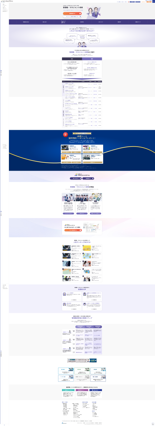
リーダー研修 (65, 407)
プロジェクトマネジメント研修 (77, 414)
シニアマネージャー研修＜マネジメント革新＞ (71, 93)
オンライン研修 (75, 410)
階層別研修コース (75, 412)
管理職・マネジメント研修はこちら (95, 213)
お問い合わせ (138, 1)
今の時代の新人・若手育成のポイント (79, 344)
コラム (93, 404)
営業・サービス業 (75, 408)
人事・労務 (74, 407)
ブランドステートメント (86, 404)
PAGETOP (153, 424)
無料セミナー (4, 287)
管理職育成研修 (75, 405)
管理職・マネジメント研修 (66, 408)
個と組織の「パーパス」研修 (97, 352)
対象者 (3, 4)
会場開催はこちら (76, 152)
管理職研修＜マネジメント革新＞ (69, 90)
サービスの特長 (4, 145)
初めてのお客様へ (85, 403)
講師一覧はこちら (82, 213)
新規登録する (88, 178)
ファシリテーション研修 (76, 417)
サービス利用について (96, 416)
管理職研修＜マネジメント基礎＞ (69, 83)
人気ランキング (4, 8)
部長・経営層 (65, 409)
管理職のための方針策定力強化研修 (88, 352)
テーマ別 (4, 6)
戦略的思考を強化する (79, 352)
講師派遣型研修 (4, 11)
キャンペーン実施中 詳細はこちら (72, 16)
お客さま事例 (94, 403)
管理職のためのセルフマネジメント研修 (88, 335)
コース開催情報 (95, 413)
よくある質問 (150, 0)
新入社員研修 (65, 404)
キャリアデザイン (75, 406)
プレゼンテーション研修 (76, 415)
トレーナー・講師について (86, 407)
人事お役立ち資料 (5, 288)
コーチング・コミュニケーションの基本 (79, 335)
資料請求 (132, 1)
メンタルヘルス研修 (76, 416)
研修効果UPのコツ (95, 406)
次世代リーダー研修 (76, 404)
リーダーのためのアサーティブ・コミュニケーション (97, 344)
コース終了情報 (95, 414)
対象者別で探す (65, 403)
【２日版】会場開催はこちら (66, 162)
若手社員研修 (65, 405)
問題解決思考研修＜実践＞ (68, 114)
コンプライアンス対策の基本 (69, 117)
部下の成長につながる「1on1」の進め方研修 (71, 103)
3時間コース (4, 7)
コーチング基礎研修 (67, 100)
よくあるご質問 (4, 148)
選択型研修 (74, 409)
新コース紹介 (94, 412)
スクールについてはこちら (68, 213)
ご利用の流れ (84, 406)
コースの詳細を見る (73, 299)
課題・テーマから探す (76, 403)
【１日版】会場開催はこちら (76, 162)
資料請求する (72, 13)
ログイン (144, 1)
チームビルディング (67, 107)
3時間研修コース (75, 413)
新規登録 (149, 1)
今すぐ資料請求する (73, 230)
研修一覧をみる (76, 178)
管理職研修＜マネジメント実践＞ (69, 86)
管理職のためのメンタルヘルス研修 (69, 124)
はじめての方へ (4, 144)
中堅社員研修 (65, 406)
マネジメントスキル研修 (76, 411)
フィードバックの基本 (97, 335)
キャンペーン (94, 415)
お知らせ (146, 0)
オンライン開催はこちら (66, 152)
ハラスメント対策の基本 (88, 343)
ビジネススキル (4, 5)
